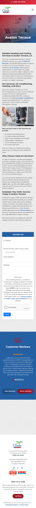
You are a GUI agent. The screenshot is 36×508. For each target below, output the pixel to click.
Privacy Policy (23, 505)
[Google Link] (22, 468)
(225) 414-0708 (18, 455)
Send (7, 314)
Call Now (18, 496)
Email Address (8, 257)
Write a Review (25, 391)
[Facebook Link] (14, 468)
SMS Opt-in (18, 277)
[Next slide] (33, 367)
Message (6, 265)
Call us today (25, 210)
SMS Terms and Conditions (17, 299)
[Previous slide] (2, 367)
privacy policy (26, 296)
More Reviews (10, 391)
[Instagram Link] (18, 468)
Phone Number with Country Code (15, 249)
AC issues (15, 68)
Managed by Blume (12, 505)
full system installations (24, 98)
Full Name (7, 240)
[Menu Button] (32, 9)
